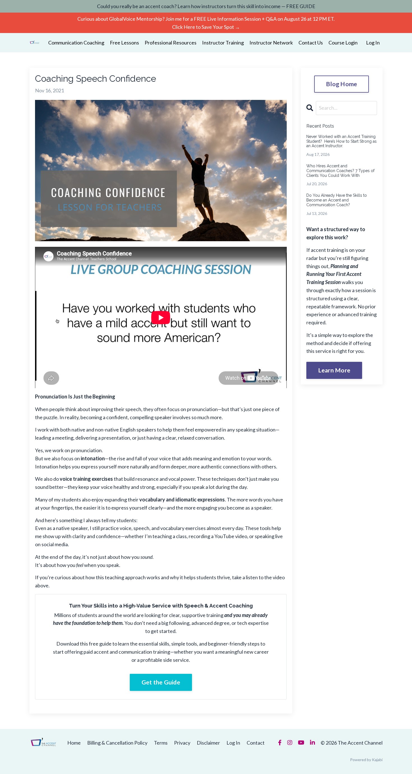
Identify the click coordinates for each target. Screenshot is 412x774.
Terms (161, 743)
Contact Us (310, 42)
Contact (256, 743)
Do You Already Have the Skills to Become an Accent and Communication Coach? (336, 200)
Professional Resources (170, 42)
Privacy (182, 743)
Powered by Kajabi (366, 759)
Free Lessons (124, 42)
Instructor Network (271, 42)
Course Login (343, 42)
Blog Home (341, 84)
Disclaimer (208, 743)
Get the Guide (161, 682)
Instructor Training (223, 42)
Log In (373, 42)
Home (74, 743)
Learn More (334, 370)
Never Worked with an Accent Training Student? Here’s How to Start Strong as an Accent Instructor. (341, 141)
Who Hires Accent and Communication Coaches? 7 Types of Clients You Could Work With (340, 171)
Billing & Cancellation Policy (117, 743)
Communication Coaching (76, 42)
